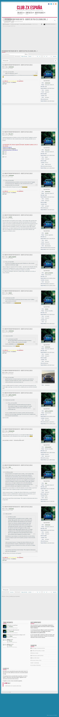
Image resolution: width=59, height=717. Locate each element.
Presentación (10, 644)
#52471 (4, 292)
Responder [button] (6, 60)
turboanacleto (11, 431)
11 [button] (39, 56)
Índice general (6, 24)
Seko (10, 467)
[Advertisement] (29, 39)
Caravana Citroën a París (36, 660)
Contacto (29, 13)
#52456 (4, 175)
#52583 (4, 508)
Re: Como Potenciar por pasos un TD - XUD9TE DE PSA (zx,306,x (17, 65)
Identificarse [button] (39, 13)
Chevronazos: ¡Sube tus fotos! (37, 655)
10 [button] (37, 56)
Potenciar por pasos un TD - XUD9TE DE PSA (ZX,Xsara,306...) (19, 51)
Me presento (10, 639)
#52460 (4, 217)
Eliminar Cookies (34, 653)
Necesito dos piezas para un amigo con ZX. (16, 634)
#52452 (4, 133)
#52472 (4, 330)
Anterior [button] (29, 56)
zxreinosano (11, 66)
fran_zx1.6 (11, 133)
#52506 (4, 431)
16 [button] (51, 56)
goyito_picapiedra (12, 256)
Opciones (11, 592)
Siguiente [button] (54, 56)
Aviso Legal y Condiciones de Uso (38, 648)
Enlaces (20, 13)
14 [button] (46, 56)
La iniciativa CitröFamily (36, 665)
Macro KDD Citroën (35, 658)
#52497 (4, 394)
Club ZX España (29, 8)
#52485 (4, 372)
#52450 (4, 66)
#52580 (4, 467)
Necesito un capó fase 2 (12, 625)
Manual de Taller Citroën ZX (13, 630)
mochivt (10, 217)
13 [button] (44, 56)
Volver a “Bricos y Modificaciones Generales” (11, 596)
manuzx (10, 292)
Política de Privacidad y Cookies (38, 650)
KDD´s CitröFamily (35, 662)
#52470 (4, 256)
